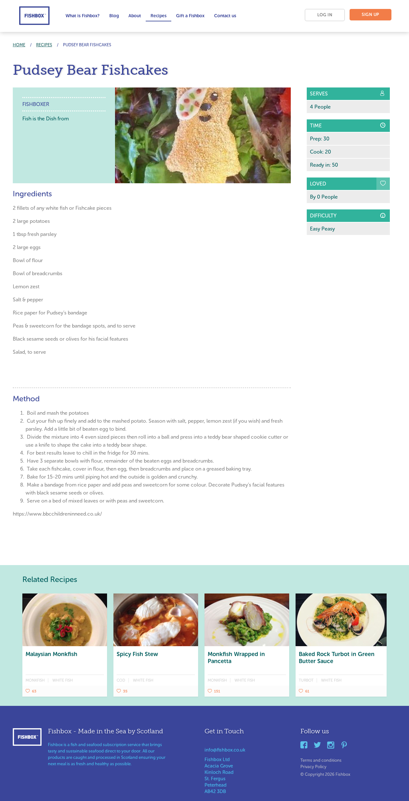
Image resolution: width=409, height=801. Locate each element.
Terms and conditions (321, 759)
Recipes (158, 16)
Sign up (370, 14)
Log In (324, 14)
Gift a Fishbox (190, 16)
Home (19, 44)
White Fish (62, 680)
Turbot (306, 680)
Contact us (225, 16)
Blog (114, 16)
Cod (121, 680)
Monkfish (35, 680)
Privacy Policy (313, 765)
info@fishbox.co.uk (224, 750)
